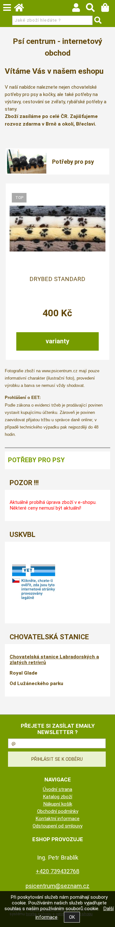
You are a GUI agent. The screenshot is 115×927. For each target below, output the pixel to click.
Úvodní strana (57, 789)
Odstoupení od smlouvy (57, 826)
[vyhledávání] (93, 9)
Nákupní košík (57, 804)
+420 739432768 (57, 871)
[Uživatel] (79, 9)
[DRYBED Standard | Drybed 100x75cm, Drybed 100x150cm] (57, 228)
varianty (57, 341)
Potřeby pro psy (73, 161)
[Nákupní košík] (108, 9)
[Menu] (7, 7)
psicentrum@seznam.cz (57, 885)
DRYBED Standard (57, 279)
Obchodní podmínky (57, 811)
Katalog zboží (57, 797)
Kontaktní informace (57, 818)
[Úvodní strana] (22, 9)
